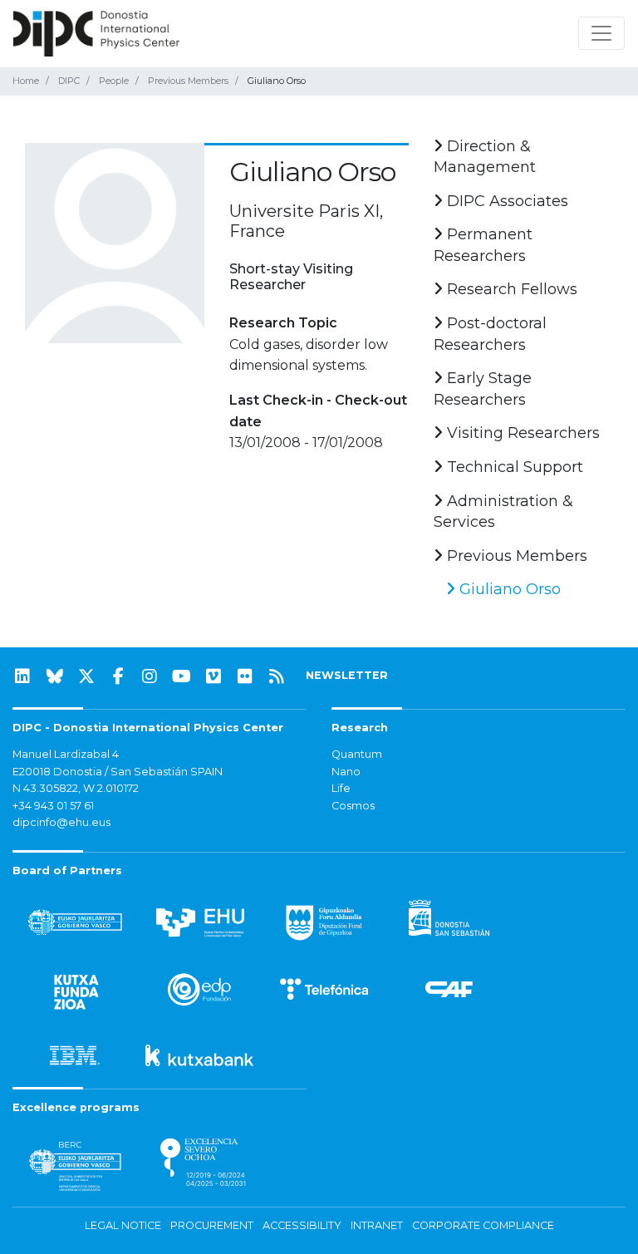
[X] (86, 676)
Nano (346, 771)
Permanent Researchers (483, 245)
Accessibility (302, 1225)
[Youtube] (181, 676)
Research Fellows (510, 289)
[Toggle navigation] (601, 33)
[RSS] (276, 676)
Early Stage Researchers (483, 389)
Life (341, 788)
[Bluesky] (54, 676)
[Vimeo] (213, 676)
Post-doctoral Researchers (490, 334)
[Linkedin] (22, 676)
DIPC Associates (505, 201)
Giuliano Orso (508, 589)
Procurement (211, 1225)
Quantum (356, 754)
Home (25, 80)
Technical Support (513, 467)
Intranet (377, 1225)
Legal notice (123, 1225)
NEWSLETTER (347, 675)
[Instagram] (149, 676)
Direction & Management (485, 157)
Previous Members (188, 80)
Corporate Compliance (483, 1225)
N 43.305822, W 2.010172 (75, 788)
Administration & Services (503, 512)
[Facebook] (118, 676)
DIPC (69, 80)
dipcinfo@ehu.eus (61, 822)
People (114, 80)
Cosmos (353, 805)
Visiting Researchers (521, 433)
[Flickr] (245, 676)
